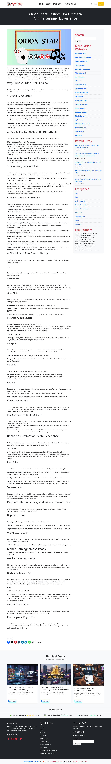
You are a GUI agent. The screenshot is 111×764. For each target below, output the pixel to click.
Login (101, 4)
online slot (78, 213)
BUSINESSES (57, 4)
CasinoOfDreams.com (82, 69)
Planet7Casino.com (81, 61)
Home (42, 727)
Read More (12, 701)
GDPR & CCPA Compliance (48, 750)
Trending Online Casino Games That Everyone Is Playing (20, 688)
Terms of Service (45, 745)
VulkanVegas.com (81, 100)
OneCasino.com (80, 85)
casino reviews (80, 201)
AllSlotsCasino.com (81, 93)
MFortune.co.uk (80, 73)
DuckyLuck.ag (80, 108)
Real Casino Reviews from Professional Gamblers (84, 689)
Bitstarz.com (79, 132)
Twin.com (78, 136)
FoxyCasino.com (80, 89)
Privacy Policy (44, 742)
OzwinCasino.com (81, 104)
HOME (41, 4)
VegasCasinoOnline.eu (83, 57)
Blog (76, 193)
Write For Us (79, 221)
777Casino (78, 81)
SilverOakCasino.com (82, 124)
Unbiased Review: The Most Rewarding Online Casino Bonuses (55, 688)
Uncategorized (80, 217)
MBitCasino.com (80, 128)
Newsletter (76, 739)
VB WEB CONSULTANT (79, 762)
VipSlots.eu (79, 120)
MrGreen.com (80, 65)
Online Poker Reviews (82, 209)
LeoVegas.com (80, 77)
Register (94, 4)
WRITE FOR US (70, 4)
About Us (43, 733)
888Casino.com (80, 53)
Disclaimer (43, 748)
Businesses (43, 736)
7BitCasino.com (80, 116)
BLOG (48, 4)
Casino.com (79, 96)
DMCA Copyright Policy (47, 753)
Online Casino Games (82, 205)
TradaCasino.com (81, 112)
